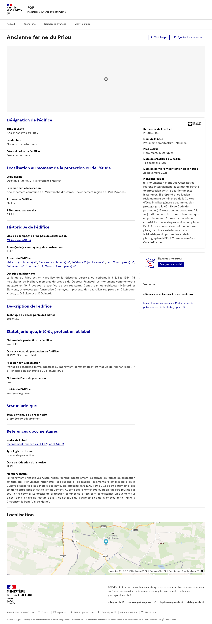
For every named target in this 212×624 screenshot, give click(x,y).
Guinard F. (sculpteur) (58, 266)
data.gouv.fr (194, 602)
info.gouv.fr (114, 602)
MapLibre (114, 570)
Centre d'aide (82, 24)
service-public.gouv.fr (141, 602)
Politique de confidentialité (37, 619)
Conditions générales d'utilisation (67, 619)
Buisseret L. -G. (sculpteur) (23, 266)
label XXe (54, 444)
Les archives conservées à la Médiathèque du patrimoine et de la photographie (168, 305)
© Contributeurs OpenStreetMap (181, 570)
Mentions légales (14, 619)
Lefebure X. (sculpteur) (86, 262)
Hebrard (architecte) (20, 262)
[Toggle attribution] (202, 571)
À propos (61, 612)
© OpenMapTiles (155, 570)
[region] (106, 548)
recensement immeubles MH (25, 444)
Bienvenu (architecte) (52, 262)
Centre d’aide (130, 612)
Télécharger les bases (84, 612)
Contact (46, 612)
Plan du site (150, 612)
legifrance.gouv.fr (170, 602)
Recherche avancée (55, 24)
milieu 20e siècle (17, 240)
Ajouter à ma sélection (190, 37)
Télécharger (161, 37)
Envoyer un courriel (171, 264)
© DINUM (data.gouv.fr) (133, 570)
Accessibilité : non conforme (20, 612)
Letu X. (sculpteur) (118, 262)
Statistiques (107, 612)
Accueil (11, 24)
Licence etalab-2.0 (152, 619)
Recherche (30, 24)
